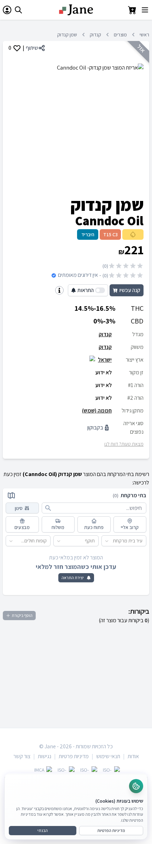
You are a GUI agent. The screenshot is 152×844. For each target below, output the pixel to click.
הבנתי (42, 830)
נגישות (44, 756)
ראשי (144, 34)
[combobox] (142, 541)
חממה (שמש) (97, 410)
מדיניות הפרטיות (111, 830)
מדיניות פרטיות (74, 756)
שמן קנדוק (67, 34)
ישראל (105, 359)
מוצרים (120, 34)
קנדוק (95, 34)
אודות (133, 756)
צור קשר (21, 756)
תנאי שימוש (108, 756)
